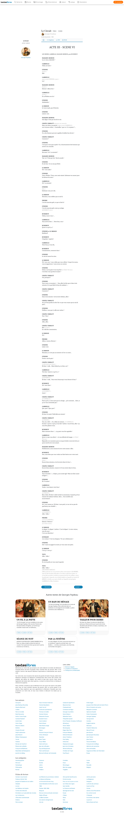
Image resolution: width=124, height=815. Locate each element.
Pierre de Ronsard (44, 751)
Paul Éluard (66, 753)
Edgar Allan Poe (67, 730)
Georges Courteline (68, 712)
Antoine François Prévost (46, 732)
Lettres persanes (91, 777)
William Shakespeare (21, 737)
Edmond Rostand (67, 735)
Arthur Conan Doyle (21, 716)
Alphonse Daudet (91, 712)
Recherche (19, 2)
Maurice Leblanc (20, 725)
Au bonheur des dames (93, 797)
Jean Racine (90, 732)
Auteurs (64, 2)
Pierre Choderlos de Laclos (94, 707)
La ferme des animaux (93, 784)
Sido (64, 800)
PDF (58, 40)
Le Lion (17, 786)
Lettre (40, 765)
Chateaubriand (67, 707)
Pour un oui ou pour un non (70, 781)
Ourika (88, 788)
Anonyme (18, 702)
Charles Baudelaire (44, 705)
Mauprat (41, 790)
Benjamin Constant (92, 709)
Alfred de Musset (67, 748)
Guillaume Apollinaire (68, 702)
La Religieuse (90, 779)
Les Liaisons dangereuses (46, 800)
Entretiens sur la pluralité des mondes (26, 793)
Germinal (65, 802)
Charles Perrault (20, 730)
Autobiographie (20, 760)
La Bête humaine (43, 797)
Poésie (41, 767)
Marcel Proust (90, 730)
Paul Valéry (66, 739)
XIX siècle (30, 632)
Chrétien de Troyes (68, 751)
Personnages (39, 2)
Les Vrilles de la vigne (68, 784)
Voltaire (18, 741)
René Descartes (20, 714)
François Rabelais (67, 732)
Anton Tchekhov (67, 737)
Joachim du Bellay (20, 753)
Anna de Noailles (91, 748)
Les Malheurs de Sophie (22, 788)
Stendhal (41, 737)
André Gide (19, 721)
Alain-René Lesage (44, 725)
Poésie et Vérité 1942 (21, 779)
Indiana (18, 800)
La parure (89, 800)
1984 (40, 786)
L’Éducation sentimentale (22, 797)
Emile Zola (65, 741)
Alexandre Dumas (44, 716)
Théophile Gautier (68, 719)
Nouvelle (89, 765)
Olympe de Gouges (68, 744)
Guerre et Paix (90, 786)
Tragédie (65, 769)
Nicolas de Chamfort (21, 744)
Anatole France (43, 719)
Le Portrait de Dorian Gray (46, 781)
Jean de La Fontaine (68, 746)
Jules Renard (19, 735)
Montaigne (42, 728)
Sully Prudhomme (20, 732)
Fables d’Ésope (43, 795)
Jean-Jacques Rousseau (93, 735)
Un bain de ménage (58, 601)
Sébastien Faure (67, 716)
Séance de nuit (25, 638)
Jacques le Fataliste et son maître (24, 781)
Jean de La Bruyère (44, 746)
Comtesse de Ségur (68, 709)
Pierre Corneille (20, 712)
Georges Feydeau (26, 57)
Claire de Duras (43, 744)
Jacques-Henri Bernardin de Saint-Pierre (97, 705)
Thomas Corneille (44, 712)
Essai (64, 762)
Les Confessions (20, 795)
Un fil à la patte (26, 619)
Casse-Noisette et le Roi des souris (48, 784)
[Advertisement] (62, 15)
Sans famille (66, 786)
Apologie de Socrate (68, 790)
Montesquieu (66, 728)
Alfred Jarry (66, 723)
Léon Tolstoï (90, 737)
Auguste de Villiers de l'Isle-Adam (95, 751)
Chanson (41, 760)
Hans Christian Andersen (46, 702)
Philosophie (19, 767)
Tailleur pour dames (91, 619)
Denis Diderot (66, 714)
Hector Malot (66, 725)
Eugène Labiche (91, 723)
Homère (89, 721)
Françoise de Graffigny (93, 744)
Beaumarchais (67, 705)
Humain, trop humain (21, 777)
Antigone (89, 781)
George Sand (90, 719)
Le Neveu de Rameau (45, 779)
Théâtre (54, 31)
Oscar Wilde (42, 741)
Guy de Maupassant (44, 748)
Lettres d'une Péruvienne (93, 790)
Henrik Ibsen (42, 723)
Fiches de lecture (52, 2)
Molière (18, 728)
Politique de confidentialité (72, 670)
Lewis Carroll (42, 707)
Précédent (47, 587)
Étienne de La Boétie (21, 746)
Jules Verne (90, 739)
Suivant (77, 587)
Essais (64, 793)
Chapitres (51, 40)
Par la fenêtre (56, 638)
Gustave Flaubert (20, 719)
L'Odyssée (89, 795)
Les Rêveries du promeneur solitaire (49, 777)
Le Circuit (26, 41)
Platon (41, 730)
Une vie (41, 802)
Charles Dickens (43, 714)
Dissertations (83, 2)
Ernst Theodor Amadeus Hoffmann (72, 721)
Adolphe (18, 784)
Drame (41, 762)
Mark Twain (42, 739)
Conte (88, 760)
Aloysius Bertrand (20, 707)
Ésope (88, 753)
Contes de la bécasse (21, 790)
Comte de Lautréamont (45, 709)
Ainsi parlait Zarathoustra (70, 777)
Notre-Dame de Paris (92, 802)
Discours (18, 762)
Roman (17, 769)
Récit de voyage (67, 767)
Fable (88, 762)
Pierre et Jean (19, 802)
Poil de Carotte (67, 779)
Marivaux (89, 725)
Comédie (60, 31)
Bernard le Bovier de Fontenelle (47, 753)
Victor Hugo (19, 723)
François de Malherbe (21, 748)
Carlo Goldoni (43, 721)
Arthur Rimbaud (43, 735)
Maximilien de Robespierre (23, 751)
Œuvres (29, 2)
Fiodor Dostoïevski (92, 714)
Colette (17, 709)
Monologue (66, 765)
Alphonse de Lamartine (93, 746)
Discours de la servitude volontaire (48, 793)
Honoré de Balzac (91, 741)
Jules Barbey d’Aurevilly (22, 705)
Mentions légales (69, 667)
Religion (89, 767)
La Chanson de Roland (69, 788)
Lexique (73, 2)
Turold (17, 739)
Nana (64, 797)
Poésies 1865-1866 (44, 788)
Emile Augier (90, 702)
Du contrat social (91, 793)
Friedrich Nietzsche (92, 728)
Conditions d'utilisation (71, 668)
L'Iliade (65, 795)
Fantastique (19, 765)
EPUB (65, 40)
